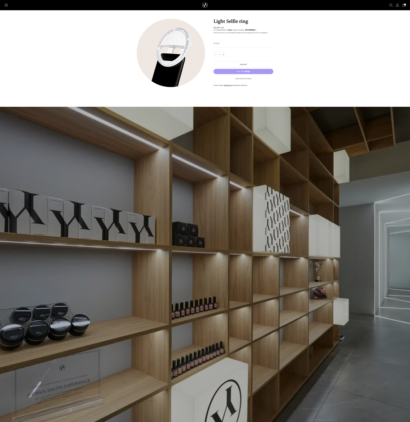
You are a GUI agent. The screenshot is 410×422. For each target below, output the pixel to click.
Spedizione (228, 85)
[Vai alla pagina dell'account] (397, 5)
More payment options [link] (243, 78)
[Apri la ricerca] (391, 5)
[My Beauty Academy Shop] (205, 5)
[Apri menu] (6, 5)
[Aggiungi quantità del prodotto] (216, 54)
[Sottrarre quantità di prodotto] (223, 54)
